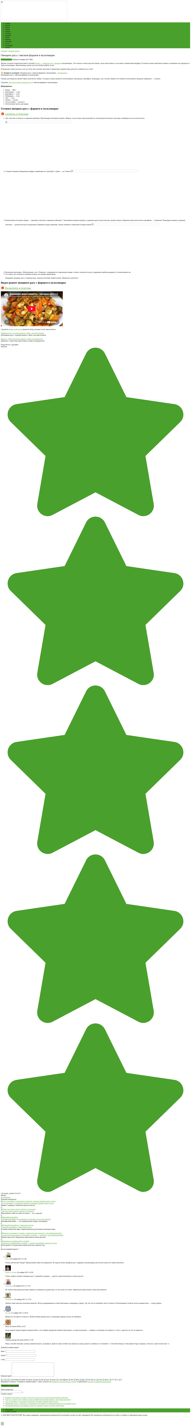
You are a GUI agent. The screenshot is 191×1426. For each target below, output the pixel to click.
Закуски (7, 31)
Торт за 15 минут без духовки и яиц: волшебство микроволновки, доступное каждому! (38, 1400)
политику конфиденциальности (99, 1382)
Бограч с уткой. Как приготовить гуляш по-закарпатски (22, 339)
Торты (7, 37)
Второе (7, 25)
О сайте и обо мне (10, 1411)
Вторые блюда (6, 59)
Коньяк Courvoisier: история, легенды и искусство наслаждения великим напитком (36, 1398)
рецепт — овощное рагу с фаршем (48, 63)
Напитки (8, 39)
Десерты (8, 33)
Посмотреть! (62, 73)
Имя (3, 1351)
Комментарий (6, 1376)
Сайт (3, 1359)
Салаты (7, 29)
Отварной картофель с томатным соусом (16, 1227)
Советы (7, 47)
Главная (7, 23)
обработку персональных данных (64, 1382)
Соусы (7, 43)
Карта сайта (9, 1409)
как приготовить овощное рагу (21, 82)
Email (3, 1355)
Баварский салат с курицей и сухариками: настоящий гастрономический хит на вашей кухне (40, 1404)
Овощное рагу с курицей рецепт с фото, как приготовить (22, 333)
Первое (7, 27)
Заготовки (8, 41)
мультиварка (5, 1197)
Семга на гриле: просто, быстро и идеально (17, 1211)
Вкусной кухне (16, 329)
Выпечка (8, 35)
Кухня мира (9, 45)
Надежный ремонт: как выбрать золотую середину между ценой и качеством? (34, 1406)
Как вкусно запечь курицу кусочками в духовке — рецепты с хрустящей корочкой (32, 1235)
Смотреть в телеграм (16, 113)
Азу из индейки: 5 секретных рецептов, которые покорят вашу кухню (27, 1203)
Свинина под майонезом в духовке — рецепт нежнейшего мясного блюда (29, 1243)
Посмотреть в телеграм (18, 288)
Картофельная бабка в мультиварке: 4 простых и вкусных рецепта (26, 1219)
